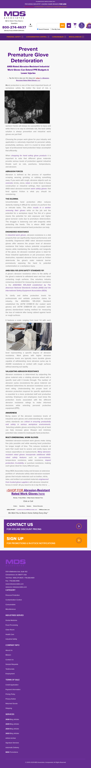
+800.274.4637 (17, 578)
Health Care (10, 634)
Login (30, 26)
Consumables (57, 37)
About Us (9, 650)
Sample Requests (12, 664)
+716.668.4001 (29, 578)
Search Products (44, 29)
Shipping (9, 708)
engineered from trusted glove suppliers (27, 481)
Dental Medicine (11, 620)
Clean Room (10, 629)
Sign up (15, 538)
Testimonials (10, 669)
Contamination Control (36, 37)
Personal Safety (14, 37)
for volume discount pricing (24, 529)
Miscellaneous (75, 37)
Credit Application (12, 685)
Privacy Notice (11, 699)
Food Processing (12, 625)
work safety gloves (39, 188)
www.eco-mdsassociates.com (16, 587)
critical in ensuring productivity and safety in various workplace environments (28, 423)
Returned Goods (12, 703)
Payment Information (13, 689)
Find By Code (56, 29)
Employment (10, 673)
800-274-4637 (14, 27)
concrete (9, 183)
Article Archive (11, 738)
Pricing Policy (10, 694)
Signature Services (12, 743)
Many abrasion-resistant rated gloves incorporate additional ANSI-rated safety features (28, 454)
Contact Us (10, 659)
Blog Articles (12, 719)
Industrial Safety (11, 639)
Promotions (12, 752)
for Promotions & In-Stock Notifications (31, 543)
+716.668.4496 (14, 581)
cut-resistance (44, 457)
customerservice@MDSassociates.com (27, 509)
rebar (28, 183)
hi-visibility (19, 463)
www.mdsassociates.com (15, 584)
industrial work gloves (17, 235)
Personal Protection (13, 595)
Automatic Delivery (12, 747)
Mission (8, 655)
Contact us (20, 524)
